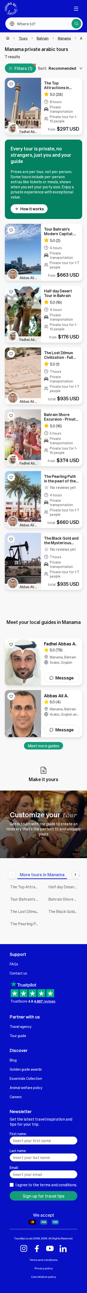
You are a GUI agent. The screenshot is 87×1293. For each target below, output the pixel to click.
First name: (18, 1133)
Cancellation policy (43, 1277)
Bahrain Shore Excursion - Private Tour (63, 899)
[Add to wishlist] (11, 84)
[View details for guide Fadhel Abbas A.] (43, 661)
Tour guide (18, 1035)
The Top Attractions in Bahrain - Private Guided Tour (25, 886)
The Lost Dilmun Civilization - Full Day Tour (25, 911)
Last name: (18, 1150)
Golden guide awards (26, 1069)
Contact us (18, 973)
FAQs (14, 964)
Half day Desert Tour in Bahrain (63, 886)
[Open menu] (76, 9)
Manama (64, 38)
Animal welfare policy (26, 1087)
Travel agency (20, 1026)
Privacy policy (44, 1268)
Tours (23, 38)
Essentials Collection (26, 1078)
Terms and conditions (43, 1260)
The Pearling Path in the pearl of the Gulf (25, 923)
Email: (14, 1167)
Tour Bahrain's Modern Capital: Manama (25, 899)
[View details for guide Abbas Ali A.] (43, 713)
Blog (13, 1060)
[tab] (42, 874)
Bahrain (43, 38)
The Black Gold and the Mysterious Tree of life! (63, 911)
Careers (16, 1097)
